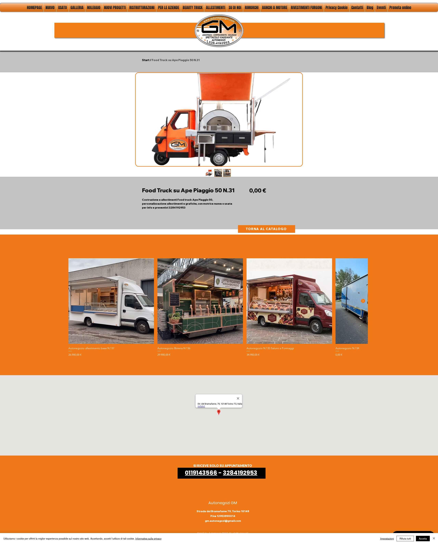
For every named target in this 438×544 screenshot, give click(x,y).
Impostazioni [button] (387, 538)
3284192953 (240, 473)
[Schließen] (434, 538)
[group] (218, 307)
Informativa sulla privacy (148, 538)
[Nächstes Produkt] (363, 301)
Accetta (423, 538)
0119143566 (201, 473)
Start (145, 60)
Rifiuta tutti (405, 538)
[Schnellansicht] (111, 301)
